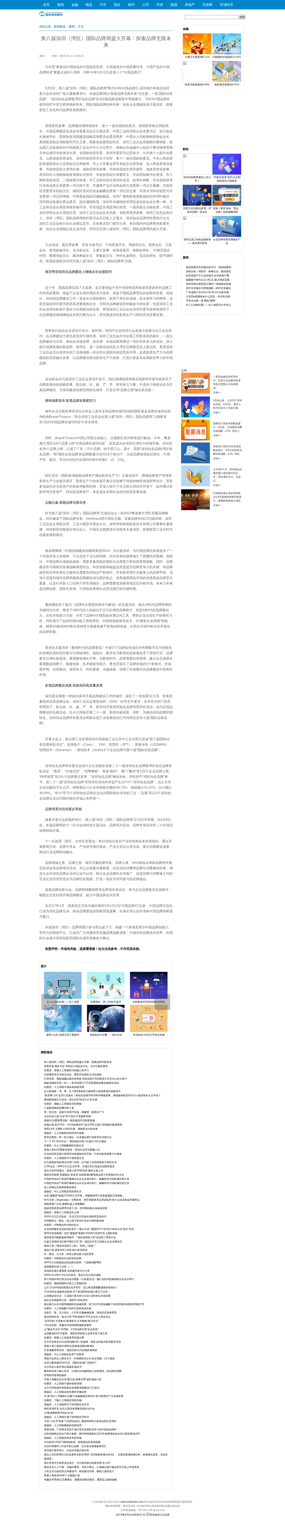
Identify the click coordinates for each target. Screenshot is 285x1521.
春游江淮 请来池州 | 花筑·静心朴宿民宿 (65, 1249)
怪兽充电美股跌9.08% (197, 84)
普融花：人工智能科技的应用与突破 (64, 1133)
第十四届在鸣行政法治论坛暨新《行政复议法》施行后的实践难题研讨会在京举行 (89, 1279)
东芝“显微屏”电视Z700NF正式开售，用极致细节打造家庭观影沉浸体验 (83, 1195)
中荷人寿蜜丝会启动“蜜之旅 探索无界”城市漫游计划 (72, 1379)
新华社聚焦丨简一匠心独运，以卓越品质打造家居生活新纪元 (78, 1137)
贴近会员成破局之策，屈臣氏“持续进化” (66, 1300)
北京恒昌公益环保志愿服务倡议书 (63, 1366)
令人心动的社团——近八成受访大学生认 (208, 304)
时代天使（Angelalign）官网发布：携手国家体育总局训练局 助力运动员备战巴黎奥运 (92, 1199)
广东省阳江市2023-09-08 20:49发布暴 (207, 292)
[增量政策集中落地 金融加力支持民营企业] (195, 392)
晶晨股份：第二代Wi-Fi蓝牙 (105, 1001)
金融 (74, 4)
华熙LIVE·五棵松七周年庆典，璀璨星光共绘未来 (71, 1128)
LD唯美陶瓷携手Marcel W (58, 1412)
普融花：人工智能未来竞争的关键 (63, 1437)
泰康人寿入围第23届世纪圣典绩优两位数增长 (69, 1346)
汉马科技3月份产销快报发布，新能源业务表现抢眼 (72, 1442)
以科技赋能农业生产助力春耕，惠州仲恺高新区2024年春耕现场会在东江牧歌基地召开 (92, 1433)
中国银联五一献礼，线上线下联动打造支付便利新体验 (74, 1220)
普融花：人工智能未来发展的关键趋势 (65, 1391)
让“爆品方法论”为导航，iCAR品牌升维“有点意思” (71, 1329)
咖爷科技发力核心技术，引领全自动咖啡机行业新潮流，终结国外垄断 (83, 1371)
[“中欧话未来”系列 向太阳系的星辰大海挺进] (226, 173)
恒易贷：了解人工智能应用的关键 (63, 1400)
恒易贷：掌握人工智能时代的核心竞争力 (66, 1070)
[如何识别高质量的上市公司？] (197, 173)
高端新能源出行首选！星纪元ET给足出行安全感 (70, 1099)
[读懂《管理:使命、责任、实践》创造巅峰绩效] (226, 204)
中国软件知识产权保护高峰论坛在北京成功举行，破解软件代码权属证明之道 (86, 1179)
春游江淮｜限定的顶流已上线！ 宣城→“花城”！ (70, 1245)
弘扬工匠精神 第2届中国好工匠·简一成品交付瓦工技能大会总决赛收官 (83, 1241)
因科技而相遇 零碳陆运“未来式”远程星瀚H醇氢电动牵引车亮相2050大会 (84, 1174)
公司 (145, 4)
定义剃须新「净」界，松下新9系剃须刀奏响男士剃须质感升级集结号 (82, 1091)
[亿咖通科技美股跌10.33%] (226, 53)
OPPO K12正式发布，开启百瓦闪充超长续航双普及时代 (75, 1216)
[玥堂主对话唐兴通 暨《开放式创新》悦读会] (197, 204)
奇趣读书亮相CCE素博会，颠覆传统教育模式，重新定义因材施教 (80, 1479)
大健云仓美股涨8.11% (197, 57)
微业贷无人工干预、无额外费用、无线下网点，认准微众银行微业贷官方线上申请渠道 (91, 1467)
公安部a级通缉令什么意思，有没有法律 (208, 296)
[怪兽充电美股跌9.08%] (197, 81)
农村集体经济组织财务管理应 (148, 1001)
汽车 (103, 4)
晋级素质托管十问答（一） (59, 1266)
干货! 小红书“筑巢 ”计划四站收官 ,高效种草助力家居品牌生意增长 (80, 1421)
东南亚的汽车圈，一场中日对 (106, 1034)
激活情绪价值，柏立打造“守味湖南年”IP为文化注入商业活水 (77, 1316)
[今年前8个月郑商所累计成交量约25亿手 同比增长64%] (195, 485)
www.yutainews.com (131, 1501)
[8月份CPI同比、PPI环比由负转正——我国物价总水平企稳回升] (195, 439)
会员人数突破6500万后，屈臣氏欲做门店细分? (70, 1362)
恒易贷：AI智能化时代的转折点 (61, 1224)
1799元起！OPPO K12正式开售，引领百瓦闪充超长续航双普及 (79, 1166)
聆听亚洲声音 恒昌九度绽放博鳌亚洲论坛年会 (69, 1408)
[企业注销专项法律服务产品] (226, 235)
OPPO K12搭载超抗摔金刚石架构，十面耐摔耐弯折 (72, 1262)
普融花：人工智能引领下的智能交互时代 (66, 1417)
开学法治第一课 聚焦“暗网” (201, 300)
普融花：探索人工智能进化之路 (61, 1212)
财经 (131, 4)
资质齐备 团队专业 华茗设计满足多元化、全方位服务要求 (76, 1066)
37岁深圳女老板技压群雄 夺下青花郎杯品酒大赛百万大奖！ (77, 1291)
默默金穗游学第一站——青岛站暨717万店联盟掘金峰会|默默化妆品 (81, 1082)
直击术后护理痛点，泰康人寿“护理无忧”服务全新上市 (73, 1170)
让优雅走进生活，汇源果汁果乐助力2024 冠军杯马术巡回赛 (77, 1295)
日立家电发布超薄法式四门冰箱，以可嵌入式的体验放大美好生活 (80, 1162)
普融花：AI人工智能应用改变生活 (62, 1191)
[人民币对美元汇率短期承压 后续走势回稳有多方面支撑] (195, 416)
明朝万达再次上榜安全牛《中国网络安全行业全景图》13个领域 (79, 1358)
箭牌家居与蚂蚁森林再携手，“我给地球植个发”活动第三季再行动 (80, 1237)
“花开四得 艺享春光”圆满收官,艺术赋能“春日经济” (71, 1320)
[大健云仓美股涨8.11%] (197, 53)
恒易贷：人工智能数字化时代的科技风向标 (68, 1308)
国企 (117, 4)
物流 (89, 4)
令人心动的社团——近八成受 (63, 1001)
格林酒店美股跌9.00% (226, 84)
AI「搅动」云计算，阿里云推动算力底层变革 (69, 1254)
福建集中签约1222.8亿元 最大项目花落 (208, 279)
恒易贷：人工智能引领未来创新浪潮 (64, 1087)
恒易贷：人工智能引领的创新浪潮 (63, 1383)
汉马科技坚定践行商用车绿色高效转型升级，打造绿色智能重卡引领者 (83, 1153)
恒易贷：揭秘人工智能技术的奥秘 (63, 1103)
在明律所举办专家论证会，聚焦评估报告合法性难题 (73, 1074)
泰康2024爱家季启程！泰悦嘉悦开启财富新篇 (69, 1120)
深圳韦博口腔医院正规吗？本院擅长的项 (208, 284)
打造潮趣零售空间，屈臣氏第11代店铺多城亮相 (70, 1350)
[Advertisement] (212, 119)
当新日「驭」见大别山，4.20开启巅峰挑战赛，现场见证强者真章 (80, 1312)
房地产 (190, 4)
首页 (46, 4)
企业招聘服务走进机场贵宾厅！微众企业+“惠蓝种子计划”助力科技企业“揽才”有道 (89, 1229)
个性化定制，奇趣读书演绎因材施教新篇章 (68, 1325)
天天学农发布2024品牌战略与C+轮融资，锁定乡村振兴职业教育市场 (82, 1341)
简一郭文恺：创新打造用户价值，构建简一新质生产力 (74, 1112)
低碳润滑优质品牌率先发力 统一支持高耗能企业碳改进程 (75, 1208)
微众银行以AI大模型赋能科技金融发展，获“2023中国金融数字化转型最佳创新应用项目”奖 (94, 1304)
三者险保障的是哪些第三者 (59, 1108)
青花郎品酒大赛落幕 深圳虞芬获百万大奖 (67, 1270)
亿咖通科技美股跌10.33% (226, 57)
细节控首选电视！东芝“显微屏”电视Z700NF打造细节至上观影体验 (80, 1233)
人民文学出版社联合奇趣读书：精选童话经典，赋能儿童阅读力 (79, 1471)
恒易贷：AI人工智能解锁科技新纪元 (64, 1145)
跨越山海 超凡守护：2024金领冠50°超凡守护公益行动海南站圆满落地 (83, 1124)
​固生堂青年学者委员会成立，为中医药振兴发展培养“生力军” (77, 1462)
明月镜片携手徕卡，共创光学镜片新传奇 (66, 1450)
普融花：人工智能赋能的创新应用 (63, 1425)
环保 (159, 4)
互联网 (207, 4)
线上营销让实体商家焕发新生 (60, 1187)
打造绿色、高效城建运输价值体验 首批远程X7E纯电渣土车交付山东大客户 (85, 1078)
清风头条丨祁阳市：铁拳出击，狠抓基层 (208, 271)
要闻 (60, 4)
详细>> (217, 392)
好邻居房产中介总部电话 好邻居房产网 (207, 275)
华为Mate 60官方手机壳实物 (149, 1034)
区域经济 (226, 4)
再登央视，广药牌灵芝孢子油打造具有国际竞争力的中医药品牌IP (80, 1429)
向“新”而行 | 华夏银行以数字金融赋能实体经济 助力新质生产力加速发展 (83, 1396)
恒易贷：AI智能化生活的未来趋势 (62, 1258)
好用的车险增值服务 (55, 1375)
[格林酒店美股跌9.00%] (226, 81)
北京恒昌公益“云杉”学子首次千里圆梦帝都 (67, 1116)
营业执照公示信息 (160, 1514)
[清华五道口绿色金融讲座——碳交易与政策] (197, 235)
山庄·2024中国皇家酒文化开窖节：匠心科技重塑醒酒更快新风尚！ (81, 1287)
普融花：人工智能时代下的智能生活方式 (66, 1404)
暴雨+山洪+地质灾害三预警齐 (62, 1034)
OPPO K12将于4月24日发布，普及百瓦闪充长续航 (72, 1275)
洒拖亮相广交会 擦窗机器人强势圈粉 (64, 1204)
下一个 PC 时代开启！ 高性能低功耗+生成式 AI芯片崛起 (75, 1141)
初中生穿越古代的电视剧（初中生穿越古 (208, 288)
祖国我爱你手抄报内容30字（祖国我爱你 (208, 267)
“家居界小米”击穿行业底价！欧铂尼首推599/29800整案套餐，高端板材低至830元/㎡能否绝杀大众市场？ (102, 1095)
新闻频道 (60, 26)
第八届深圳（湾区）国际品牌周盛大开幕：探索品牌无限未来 (78, 1062)
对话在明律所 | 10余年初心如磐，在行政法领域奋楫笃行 (75, 1446)
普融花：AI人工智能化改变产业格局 (64, 1354)
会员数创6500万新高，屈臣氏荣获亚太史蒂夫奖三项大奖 (75, 1333)
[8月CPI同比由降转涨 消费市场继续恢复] (195, 462)
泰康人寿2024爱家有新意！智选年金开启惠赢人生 (72, 1149)
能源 (174, 4)
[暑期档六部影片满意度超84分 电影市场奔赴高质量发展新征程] (195, 509)
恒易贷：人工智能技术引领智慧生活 (64, 1158)
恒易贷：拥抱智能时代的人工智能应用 (65, 1283)
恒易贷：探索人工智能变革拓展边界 (64, 1337)
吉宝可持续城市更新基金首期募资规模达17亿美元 (72, 1387)
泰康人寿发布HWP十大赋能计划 (62, 1475)
